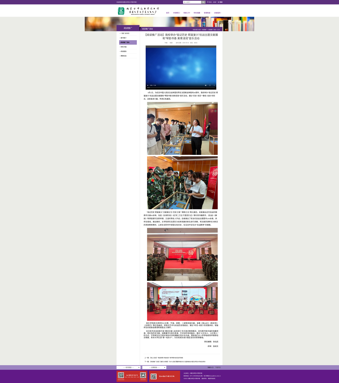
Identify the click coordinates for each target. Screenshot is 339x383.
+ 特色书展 (123, 47)
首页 (167, 13)
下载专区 (218, 367)
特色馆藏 (197, 13)
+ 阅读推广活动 (124, 42)
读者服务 (217, 13)
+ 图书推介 (123, 38)
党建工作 (186, 13)
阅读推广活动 (212, 29)
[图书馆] (139, 15)
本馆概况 (176, 13)
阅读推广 (204, 29)
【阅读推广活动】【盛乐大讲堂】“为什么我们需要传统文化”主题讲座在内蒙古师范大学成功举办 (177, 361)
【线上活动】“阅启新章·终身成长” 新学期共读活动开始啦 (166, 357)
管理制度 (207, 13)
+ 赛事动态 (123, 56)
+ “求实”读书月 (124, 33)
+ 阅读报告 (123, 51)
